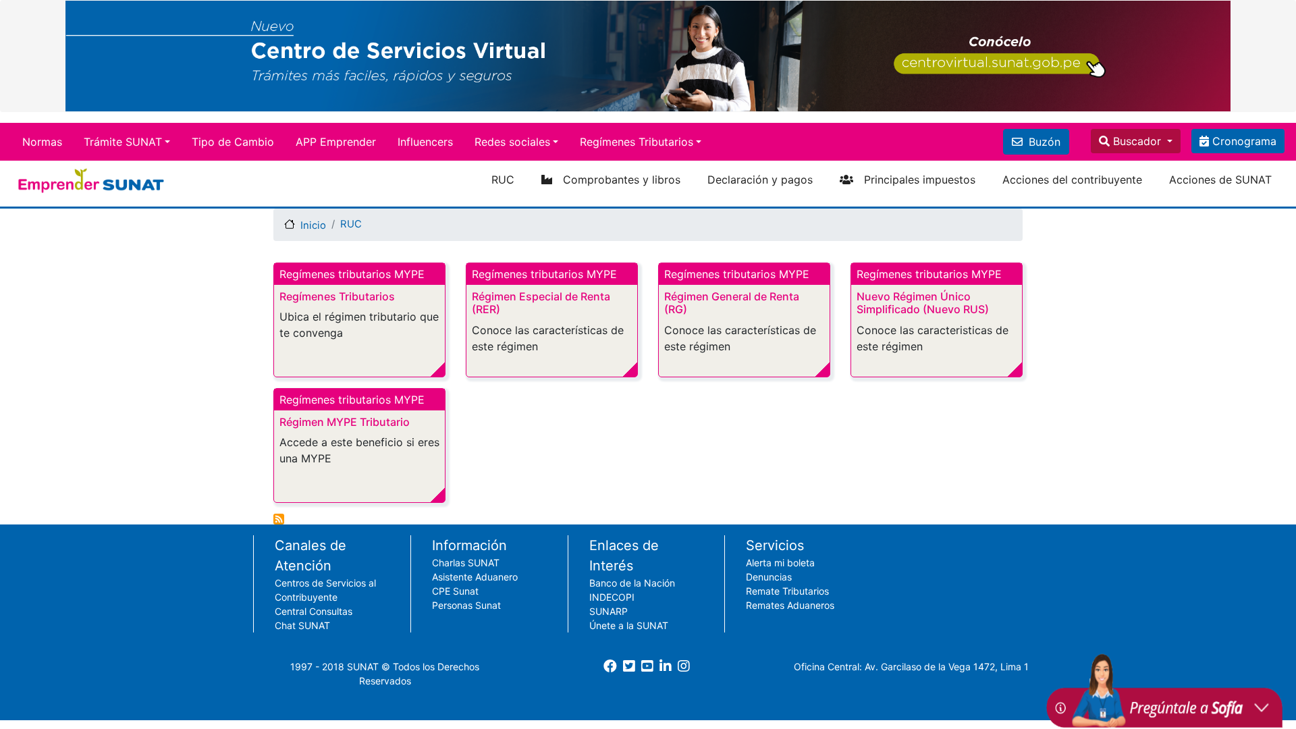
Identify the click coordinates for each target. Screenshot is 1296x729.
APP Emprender (336, 141)
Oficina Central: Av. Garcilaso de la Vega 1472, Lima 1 (911, 666)
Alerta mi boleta (780, 562)
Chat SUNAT (302, 625)
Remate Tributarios (787, 591)
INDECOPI (611, 597)
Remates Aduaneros (790, 605)
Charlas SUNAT (466, 562)
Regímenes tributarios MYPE (352, 274)
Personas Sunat (466, 605)
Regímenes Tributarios (636, 141)
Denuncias (769, 577)
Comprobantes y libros (621, 179)
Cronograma (1242, 141)
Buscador (1137, 141)
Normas (42, 141)
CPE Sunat (455, 591)
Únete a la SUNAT (628, 625)
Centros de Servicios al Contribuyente (325, 590)
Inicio (313, 225)
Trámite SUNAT (123, 141)
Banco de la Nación (632, 583)
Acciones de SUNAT (1220, 179)
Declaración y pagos (760, 179)
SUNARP (608, 611)
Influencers (425, 141)
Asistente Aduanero (475, 577)
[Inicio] (93, 181)
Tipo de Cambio (233, 141)
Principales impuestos (919, 179)
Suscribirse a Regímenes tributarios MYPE (278, 519)
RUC (502, 179)
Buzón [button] (1042, 141)
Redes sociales (512, 141)
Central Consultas (313, 611)
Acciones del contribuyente (1072, 179)
